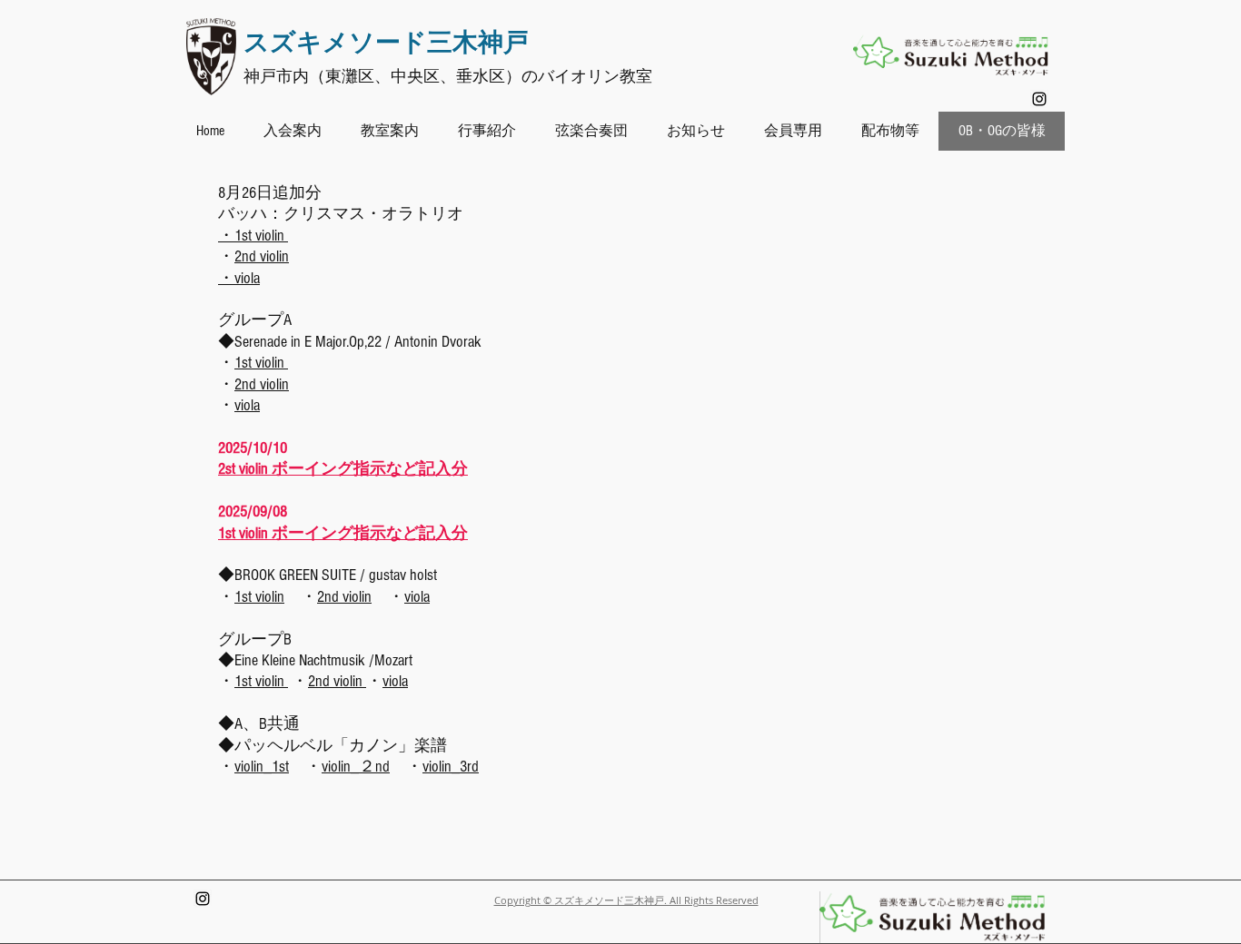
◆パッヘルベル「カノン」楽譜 (332, 745)
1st (244, 596)
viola (247, 405)
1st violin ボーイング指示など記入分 (343, 533)
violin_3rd (450, 766)
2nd (330, 596)
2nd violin (261, 256)
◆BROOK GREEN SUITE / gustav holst (327, 575)
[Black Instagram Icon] (1039, 99)
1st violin (261, 362)
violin (269, 596)
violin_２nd (356, 766)
